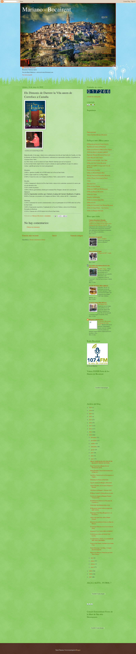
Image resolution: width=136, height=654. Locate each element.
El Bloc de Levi (91, 202)
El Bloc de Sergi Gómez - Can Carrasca (98, 208)
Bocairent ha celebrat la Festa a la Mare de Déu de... (101, 523)
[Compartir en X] (62, 216)
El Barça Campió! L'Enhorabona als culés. (101, 493)
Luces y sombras (102, 239)
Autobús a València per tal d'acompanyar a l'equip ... (102, 476)
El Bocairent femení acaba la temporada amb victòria (101, 509)
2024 (90, 410)
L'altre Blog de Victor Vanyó (95, 157)
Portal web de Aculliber (93, 170)
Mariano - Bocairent (46, 9)
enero (92, 567)
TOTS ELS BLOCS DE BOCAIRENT (97, 152)
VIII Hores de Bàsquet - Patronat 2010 (101, 490)
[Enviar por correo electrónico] (59, 216)
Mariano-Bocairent (30, 68)
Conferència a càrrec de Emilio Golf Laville (100, 535)
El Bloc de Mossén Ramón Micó (96, 173)
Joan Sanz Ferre (91, 184)
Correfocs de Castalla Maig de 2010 (34, 150)
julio (92, 453)
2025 (90, 407)
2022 (90, 416)
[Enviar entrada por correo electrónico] (55, 216)
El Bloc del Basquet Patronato (95, 211)
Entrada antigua (77, 235)
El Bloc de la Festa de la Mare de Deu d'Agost (99, 149)
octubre (93, 443)
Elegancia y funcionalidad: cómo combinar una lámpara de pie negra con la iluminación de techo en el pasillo (100, 223)
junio (92, 456)
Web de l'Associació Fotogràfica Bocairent (98, 175)
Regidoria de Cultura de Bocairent (96, 147)
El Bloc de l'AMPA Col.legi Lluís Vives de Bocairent (98, 166)
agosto (93, 450)
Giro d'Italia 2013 (102, 304)
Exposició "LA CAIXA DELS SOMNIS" (101, 531)
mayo (92, 459)
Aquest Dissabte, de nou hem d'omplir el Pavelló (101, 486)
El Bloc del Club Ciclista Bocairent (96, 163)
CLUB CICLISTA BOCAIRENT (98, 286)
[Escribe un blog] (60, 216)
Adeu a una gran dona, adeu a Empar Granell (100, 518)
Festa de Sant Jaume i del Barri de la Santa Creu (101, 544)
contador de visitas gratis (94, 97)
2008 (90, 574)
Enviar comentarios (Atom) (37, 240)
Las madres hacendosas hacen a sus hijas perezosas (99, 266)
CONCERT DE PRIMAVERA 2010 (100, 505)
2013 (90, 426)
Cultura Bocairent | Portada (97, 220)
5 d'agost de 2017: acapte (104, 253)
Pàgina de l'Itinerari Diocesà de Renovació (98, 155)
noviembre (94, 440)
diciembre (94, 437)
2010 (90, 435)
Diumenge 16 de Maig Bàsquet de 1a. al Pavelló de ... (101, 513)
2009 (90, 571)
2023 (90, 413)
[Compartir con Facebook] (64, 216)
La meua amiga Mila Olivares (98, 303)
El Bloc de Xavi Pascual (93, 186)
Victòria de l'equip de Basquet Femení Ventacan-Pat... (100, 497)
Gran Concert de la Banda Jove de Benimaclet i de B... (99, 467)
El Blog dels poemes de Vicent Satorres (98, 144)
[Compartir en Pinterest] (66, 216)
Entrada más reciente (30, 235)
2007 (90, 577)
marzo (93, 561)
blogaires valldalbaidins (93, 197)
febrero (93, 564)
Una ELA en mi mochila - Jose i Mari (97, 160)
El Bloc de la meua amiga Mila (95, 200)
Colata (89, 181)
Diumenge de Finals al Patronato (99, 480)
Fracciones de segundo (95, 237)
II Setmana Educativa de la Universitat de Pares (101, 527)
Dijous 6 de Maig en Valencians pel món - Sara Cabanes (101, 553)
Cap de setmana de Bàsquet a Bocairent (101, 483)
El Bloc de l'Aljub (92, 194)
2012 (90, 429)
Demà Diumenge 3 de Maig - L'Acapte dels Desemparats (100, 549)
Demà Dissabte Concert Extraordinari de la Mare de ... (101, 471)
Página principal (91, 132)
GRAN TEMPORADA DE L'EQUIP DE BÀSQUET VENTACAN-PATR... (101, 462)
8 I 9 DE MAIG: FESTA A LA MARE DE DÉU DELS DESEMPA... (101, 539)
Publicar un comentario (33, 227)
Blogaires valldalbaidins (96, 320)
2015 (90, 420)
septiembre (94, 446)
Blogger (78, 650)
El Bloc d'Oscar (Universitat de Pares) (97, 178)
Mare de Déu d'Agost (95, 251)
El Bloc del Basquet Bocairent (95, 192)
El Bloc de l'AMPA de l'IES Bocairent (97, 189)
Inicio (54, 235)
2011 (90, 432)
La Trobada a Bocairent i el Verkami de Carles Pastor (104, 323)
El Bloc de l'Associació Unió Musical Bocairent (100, 205)
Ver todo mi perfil (27, 75)
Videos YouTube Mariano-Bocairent (97, 135)
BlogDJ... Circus (102, 269)
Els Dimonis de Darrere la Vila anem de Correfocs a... (101, 501)
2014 (90, 423)
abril (92, 558)
